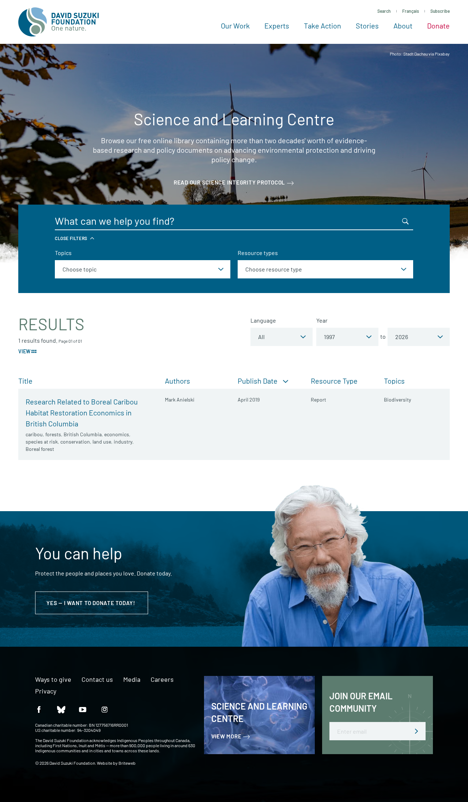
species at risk (42, 441)
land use (102, 441)
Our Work (235, 25)
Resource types (258, 252)
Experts (276, 25)
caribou (34, 434)
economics (116, 434)
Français (410, 11)
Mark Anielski (180, 399)
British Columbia (83, 434)
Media (131, 679)
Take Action (322, 25)
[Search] (405, 221)
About (402, 25)
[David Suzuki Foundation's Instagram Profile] (104, 709)
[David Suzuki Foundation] (58, 21)
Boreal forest (40, 449)
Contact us (97, 679)
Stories (367, 25)
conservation (75, 441)
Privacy (45, 691)
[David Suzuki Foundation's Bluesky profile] (60, 709)
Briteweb (127, 762)
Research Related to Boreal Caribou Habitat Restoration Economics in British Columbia (82, 412)
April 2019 (249, 399)
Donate (438, 25)
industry (123, 441)
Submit (416, 731)
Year (322, 320)
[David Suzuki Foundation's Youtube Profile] (82, 709)
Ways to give (53, 679)
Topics (63, 252)
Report (318, 399)
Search (384, 11)
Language (263, 320)
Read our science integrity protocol (229, 182)
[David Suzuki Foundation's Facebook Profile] (38, 709)
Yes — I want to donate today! (91, 603)
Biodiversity (397, 399)
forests (53, 434)
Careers (162, 679)
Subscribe (440, 11)
